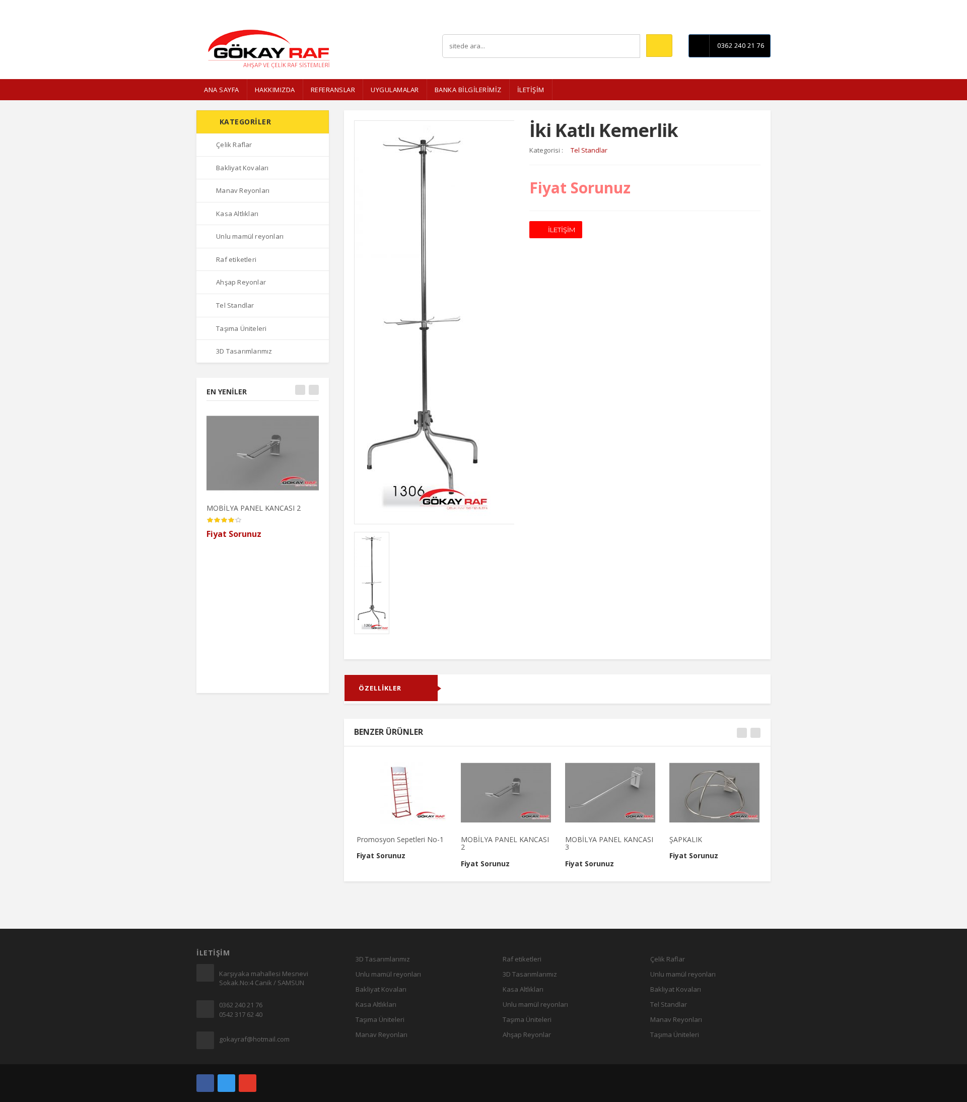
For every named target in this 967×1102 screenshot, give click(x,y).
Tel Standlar (235, 305)
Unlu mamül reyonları (250, 236)
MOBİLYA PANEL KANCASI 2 (253, 508)
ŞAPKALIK (685, 839)
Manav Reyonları (242, 190)
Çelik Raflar (234, 144)
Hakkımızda (275, 89)
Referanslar (333, 89)
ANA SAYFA (221, 89)
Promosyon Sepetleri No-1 (400, 839)
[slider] (224, 520)
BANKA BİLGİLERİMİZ (468, 89)
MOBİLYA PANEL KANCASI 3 (609, 843)
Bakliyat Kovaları (242, 167)
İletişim (760, 7)
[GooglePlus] (247, 1083)
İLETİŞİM (530, 89)
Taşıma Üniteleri (241, 328)
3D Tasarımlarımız (244, 351)
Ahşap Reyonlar (241, 282)
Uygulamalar (395, 89)
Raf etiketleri (236, 259)
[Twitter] (226, 1083)
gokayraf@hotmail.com (254, 1039)
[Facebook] (205, 1083)
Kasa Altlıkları (237, 213)
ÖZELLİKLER (380, 688)
